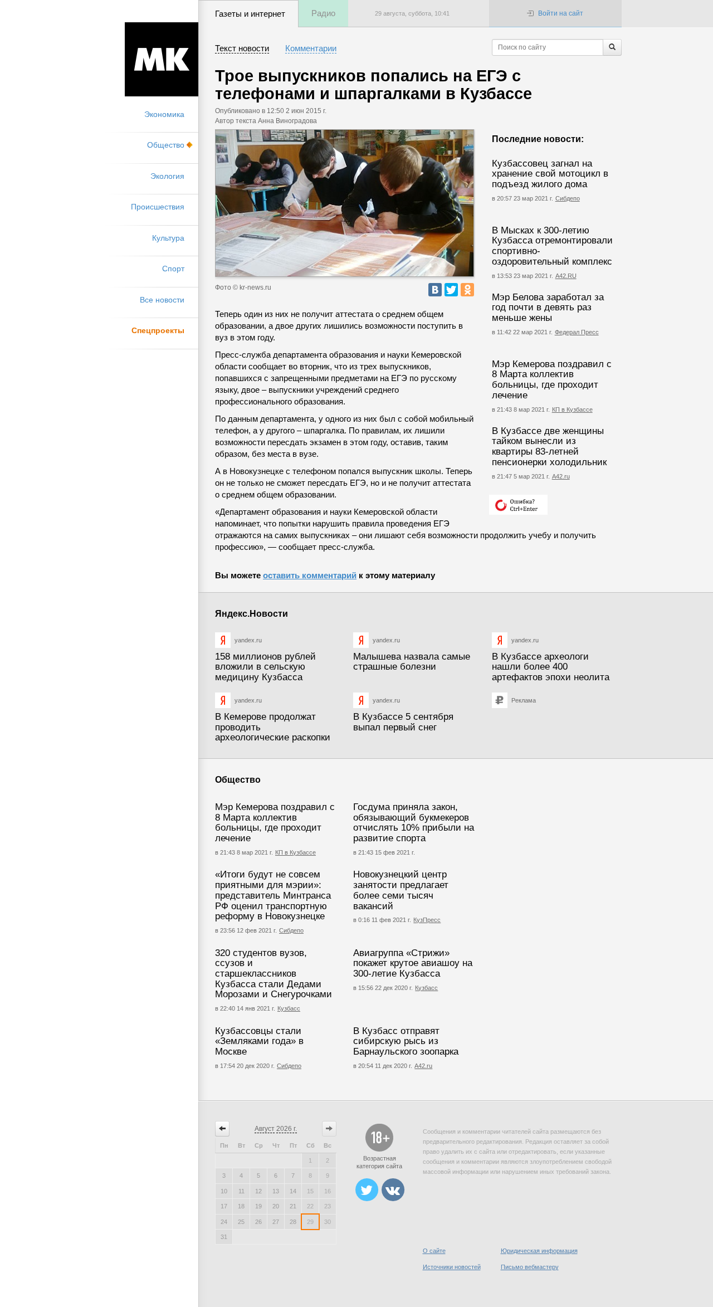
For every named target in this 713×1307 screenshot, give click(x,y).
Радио (323, 13)
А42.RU (566, 275)
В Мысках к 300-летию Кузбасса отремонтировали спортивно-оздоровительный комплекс (552, 246)
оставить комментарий (309, 575)
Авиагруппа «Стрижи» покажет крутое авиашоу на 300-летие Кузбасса (412, 963)
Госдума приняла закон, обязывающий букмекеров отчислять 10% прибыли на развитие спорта (413, 822)
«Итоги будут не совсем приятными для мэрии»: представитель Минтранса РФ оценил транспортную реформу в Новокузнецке (273, 895)
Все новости (162, 299)
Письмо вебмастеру (530, 1267)
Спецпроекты (157, 330)
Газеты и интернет (250, 13)
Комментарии (310, 48)
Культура (168, 237)
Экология (167, 176)
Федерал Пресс (577, 332)
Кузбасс (288, 1008)
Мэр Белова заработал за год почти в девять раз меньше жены (548, 307)
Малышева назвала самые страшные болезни (411, 661)
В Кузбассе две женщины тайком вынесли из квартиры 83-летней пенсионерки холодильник (549, 446)
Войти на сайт (560, 13)
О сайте (434, 1250)
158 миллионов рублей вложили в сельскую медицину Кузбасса (265, 666)
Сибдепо (567, 198)
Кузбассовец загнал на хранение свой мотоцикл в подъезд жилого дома (550, 173)
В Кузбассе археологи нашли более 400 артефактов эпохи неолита (550, 666)
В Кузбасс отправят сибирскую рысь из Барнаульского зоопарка (405, 1041)
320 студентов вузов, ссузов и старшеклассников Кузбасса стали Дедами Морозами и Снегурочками (273, 974)
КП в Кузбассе (572, 409)
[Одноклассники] (467, 289)
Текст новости (242, 48)
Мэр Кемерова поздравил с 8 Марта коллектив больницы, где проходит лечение (552, 380)
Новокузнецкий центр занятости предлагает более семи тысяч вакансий (400, 890)
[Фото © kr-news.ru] (344, 203)
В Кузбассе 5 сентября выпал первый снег (403, 722)
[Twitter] (451, 289)
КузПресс (427, 919)
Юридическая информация (539, 1250)
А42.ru (561, 476)
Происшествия (157, 206)
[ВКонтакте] (435, 289)
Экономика (164, 114)
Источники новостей (452, 1267)
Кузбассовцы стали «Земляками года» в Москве (259, 1041)
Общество (165, 144)
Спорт (173, 268)
